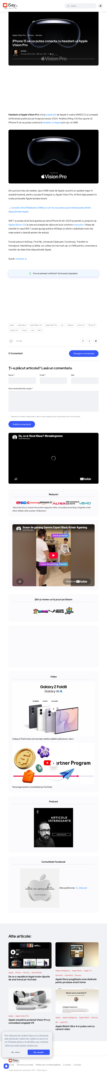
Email (42, 375)
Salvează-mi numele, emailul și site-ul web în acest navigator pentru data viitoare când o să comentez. (46, 417)
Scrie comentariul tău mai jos (20, 388)
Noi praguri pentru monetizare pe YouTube (32, 787)
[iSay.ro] (10, 6)
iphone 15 (81, 325)
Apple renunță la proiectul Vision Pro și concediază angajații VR (29, 1021)
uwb (32, 330)
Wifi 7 (40, 330)
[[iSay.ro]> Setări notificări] (6, 1066)
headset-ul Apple (52, 122)
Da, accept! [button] (39, 1052)
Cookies (67, 1064)
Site (72, 375)
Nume (11, 375)
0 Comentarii (15, 353)
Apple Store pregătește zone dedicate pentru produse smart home (76, 981)
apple (12, 325)
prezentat (51, 114)
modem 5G (14, 330)
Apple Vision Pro (51, 325)
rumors (24, 330)
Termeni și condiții (25, 1064)
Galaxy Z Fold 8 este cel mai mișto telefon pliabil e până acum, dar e (43, 738)
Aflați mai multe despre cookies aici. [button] (21, 1045)
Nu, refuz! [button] (15, 1052)
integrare (70, 325)
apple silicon (22, 325)
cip (62, 325)
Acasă (11, 1064)
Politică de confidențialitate (48, 1064)
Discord (83, 887)
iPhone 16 (91, 325)
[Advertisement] (54, 90)
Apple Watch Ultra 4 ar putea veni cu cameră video (75, 1028)
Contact (77, 1064)
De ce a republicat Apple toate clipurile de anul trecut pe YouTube (29, 978)
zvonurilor (78, 224)
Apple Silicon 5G (17, 224)
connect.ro (21, 258)
